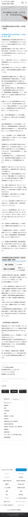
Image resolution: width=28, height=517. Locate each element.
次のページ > (22, 391)
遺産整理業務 (7, 437)
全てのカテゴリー (8, 402)
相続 (5, 408)
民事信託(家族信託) (8, 424)
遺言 (5, 413)
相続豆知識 (6, 432)
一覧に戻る (14, 391)
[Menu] (25, 2)
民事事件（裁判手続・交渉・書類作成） (13, 426)
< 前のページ (5, 391)
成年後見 (6, 418)
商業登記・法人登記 (9, 416)
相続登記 (6, 405)
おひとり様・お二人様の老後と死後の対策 (14, 434)
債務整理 (6, 429)
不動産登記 (3, 386)
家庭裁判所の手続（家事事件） (11, 421)
